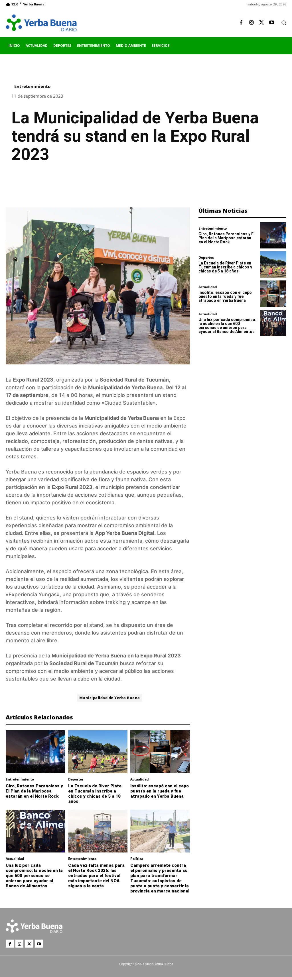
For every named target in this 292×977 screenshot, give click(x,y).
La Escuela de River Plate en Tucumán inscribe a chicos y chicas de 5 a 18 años (94, 793)
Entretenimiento (32, 86)
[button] (283, 22)
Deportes (76, 779)
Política (136, 858)
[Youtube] (272, 23)
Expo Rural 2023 (33, 380)
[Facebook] (241, 23)
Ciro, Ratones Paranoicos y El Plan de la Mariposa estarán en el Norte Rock (34, 791)
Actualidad (139, 779)
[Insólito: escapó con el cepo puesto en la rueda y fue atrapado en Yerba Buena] (160, 751)
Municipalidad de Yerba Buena (109, 697)
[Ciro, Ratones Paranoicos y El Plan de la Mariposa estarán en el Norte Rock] (35, 751)
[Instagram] (251, 23)
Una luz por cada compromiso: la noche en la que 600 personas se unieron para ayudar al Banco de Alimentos (34, 875)
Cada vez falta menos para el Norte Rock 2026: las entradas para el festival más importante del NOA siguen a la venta (96, 875)
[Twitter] (261, 23)
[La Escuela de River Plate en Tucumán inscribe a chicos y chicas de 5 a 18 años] (98, 751)
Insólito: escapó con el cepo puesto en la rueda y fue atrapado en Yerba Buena (159, 791)
